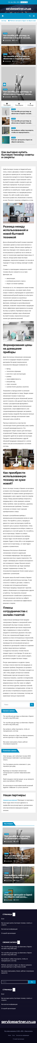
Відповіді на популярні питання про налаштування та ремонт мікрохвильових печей (16, 772)
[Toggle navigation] (34, 16)
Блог (2, 918)
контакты (30, 1031)
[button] (30, 16)
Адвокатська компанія (10, 800)
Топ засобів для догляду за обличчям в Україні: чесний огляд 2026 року (16, 37)
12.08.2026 (8, 40)
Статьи (5, 33)
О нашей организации (8, 933)
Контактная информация (9, 929)
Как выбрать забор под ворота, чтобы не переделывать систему (22, 132)
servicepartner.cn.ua (18, 8)
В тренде (30, 105)
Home (9, 1035)
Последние (7, 105)
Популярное (19, 105)
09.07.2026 (9, 900)
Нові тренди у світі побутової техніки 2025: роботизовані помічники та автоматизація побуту (17, 758)
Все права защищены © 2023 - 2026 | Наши (16, 1031)
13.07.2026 (9, 880)
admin (16, 40)
